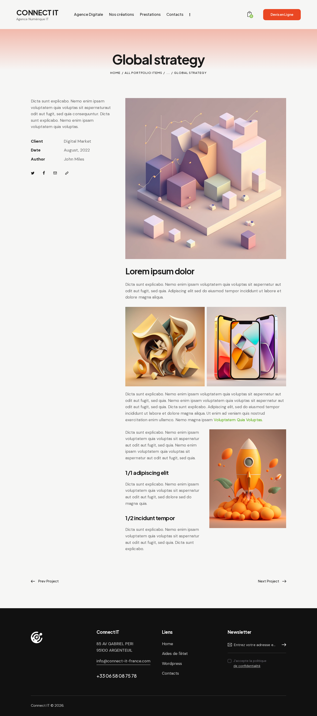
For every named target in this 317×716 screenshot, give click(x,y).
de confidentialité (246, 666)
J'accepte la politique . (249, 663)
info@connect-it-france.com (123, 660)
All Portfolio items (143, 73)
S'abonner (282, 645)
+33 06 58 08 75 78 (117, 676)
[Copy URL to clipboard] (66, 173)
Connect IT (40, 705)
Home (115, 73)
